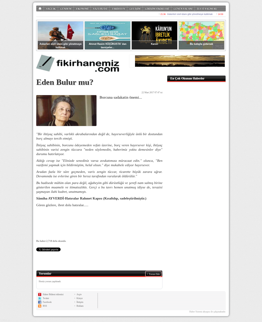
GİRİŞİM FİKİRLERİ (157, 8)
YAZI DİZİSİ (100, 8)
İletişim (80, 302)
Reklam (80, 306)
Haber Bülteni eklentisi (53, 294)
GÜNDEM (65, 8)
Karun (154, 43)
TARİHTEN (118, 8)
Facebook (47, 302)
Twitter (46, 298)
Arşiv (79, 294)
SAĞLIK (51, 8)
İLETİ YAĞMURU (207, 8)
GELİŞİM (134, 8)
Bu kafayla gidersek (201, 43)
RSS (45, 306)
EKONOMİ (82, 8)
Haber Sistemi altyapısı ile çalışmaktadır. (207, 311)
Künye (80, 298)
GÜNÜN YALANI (183, 8)
